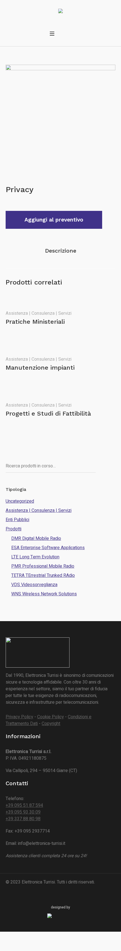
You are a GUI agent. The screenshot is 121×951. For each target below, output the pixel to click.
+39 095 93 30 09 (23, 812)
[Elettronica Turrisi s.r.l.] (60, 11)
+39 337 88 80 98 (23, 818)
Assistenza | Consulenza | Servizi (38, 313)
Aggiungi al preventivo (53, 219)
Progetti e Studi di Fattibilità (48, 413)
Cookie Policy (50, 717)
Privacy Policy (19, 717)
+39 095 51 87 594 (24, 805)
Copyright (51, 723)
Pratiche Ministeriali (35, 321)
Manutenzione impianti (40, 367)
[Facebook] (9, 889)
